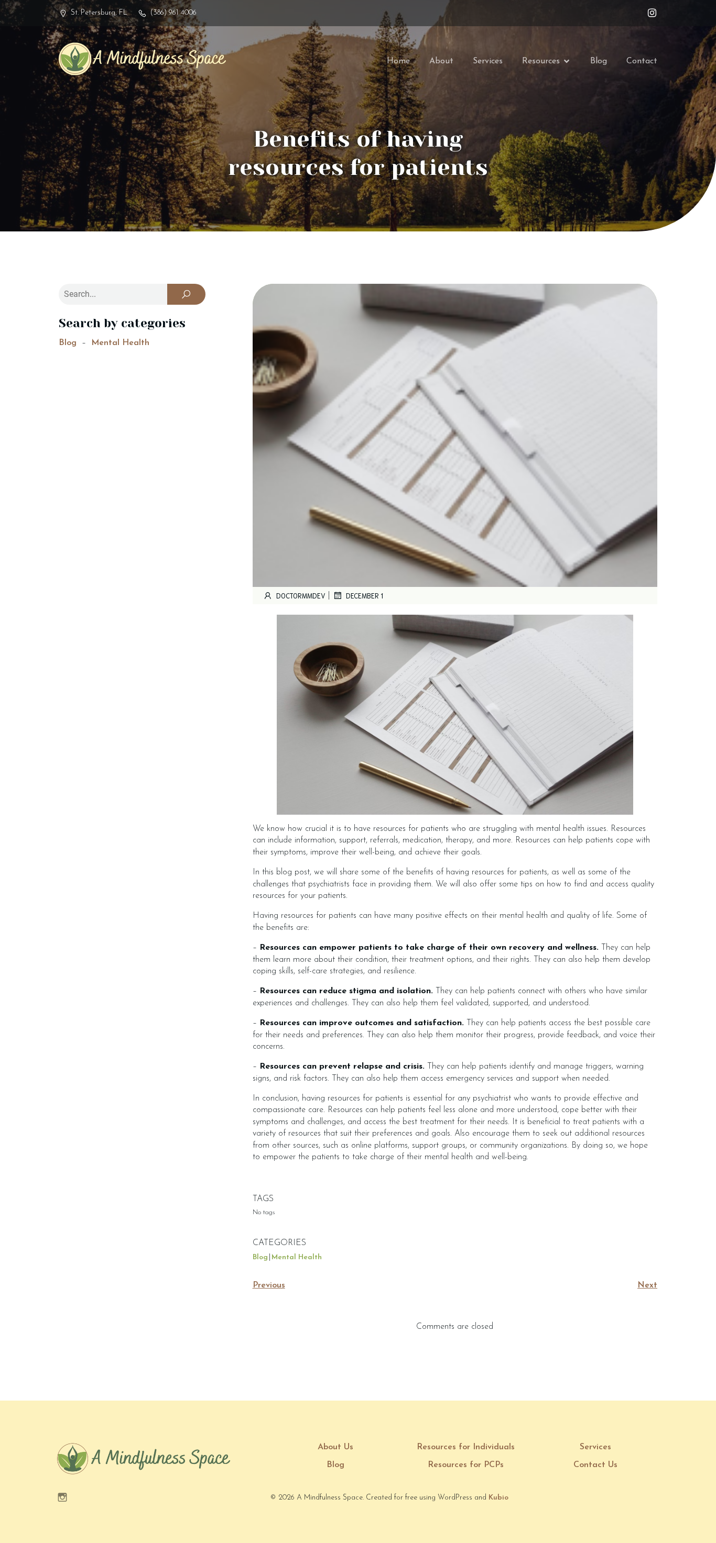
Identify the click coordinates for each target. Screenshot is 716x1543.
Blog (598, 61)
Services (488, 61)
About (441, 61)
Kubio (498, 1498)
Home (398, 61)
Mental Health (120, 343)
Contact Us (595, 1465)
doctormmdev (301, 595)
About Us (335, 1447)
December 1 (364, 595)
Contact (641, 61)
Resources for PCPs (466, 1465)
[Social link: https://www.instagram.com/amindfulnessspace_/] (649, 13)
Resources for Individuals (466, 1447)
